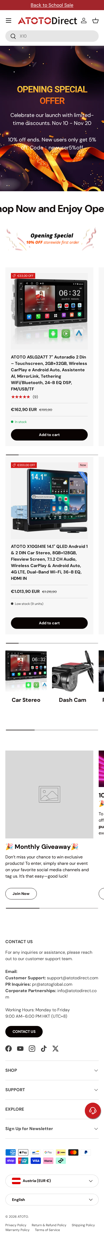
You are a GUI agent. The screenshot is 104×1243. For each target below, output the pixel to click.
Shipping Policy (83, 1225)
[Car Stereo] (26, 671)
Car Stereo (26, 699)
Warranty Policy (17, 1230)
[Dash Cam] (72, 671)
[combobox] (52, 36)
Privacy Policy (15, 1225)
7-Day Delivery (69, 5)
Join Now (21, 893)
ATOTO (23, 1217)
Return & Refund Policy (49, 1225)
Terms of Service (47, 1230)
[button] (95, 20)
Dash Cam (72, 699)
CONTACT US (24, 1031)
